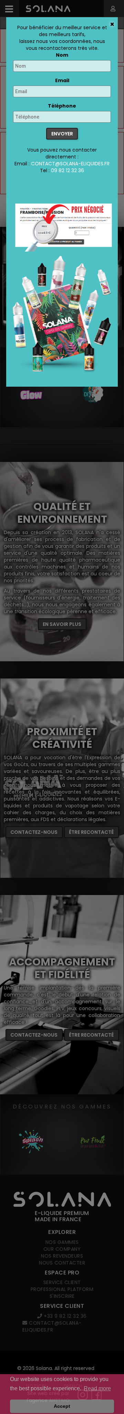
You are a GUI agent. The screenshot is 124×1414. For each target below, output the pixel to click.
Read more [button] (97, 1388)
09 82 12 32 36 (67, 170)
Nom (62, 55)
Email (62, 80)
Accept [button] (62, 1406)
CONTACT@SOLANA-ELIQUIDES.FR (70, 163)
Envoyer (62, 133)
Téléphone (62, 105)
